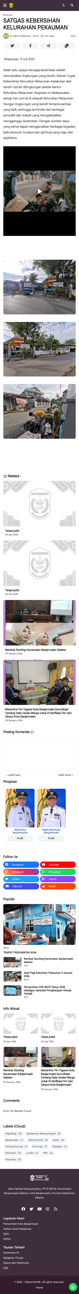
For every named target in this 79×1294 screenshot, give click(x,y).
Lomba (32, 1153)
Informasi (39, 1146)
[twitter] (31, 1209)
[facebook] (23, 1209)
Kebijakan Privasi (13, 1257)
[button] (6, 5)
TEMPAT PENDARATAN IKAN (19, 952)
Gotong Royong (16, 1146)
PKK (48, 1153)
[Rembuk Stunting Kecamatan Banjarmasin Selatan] (39, 624)
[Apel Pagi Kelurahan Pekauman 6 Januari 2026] (12, 976)
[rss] (56, 1209)
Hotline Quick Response (17, 1228)
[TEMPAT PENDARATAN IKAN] (39, 924)
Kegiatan (59, 1146)
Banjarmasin (14, 1140)
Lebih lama (64, 775)
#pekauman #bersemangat (43, 1133)
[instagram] (47, 1209)
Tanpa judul (12, 530)
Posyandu (13, 1159)
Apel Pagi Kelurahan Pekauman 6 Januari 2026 (48, 974)
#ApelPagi (13, 1133)
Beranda (7, 15)
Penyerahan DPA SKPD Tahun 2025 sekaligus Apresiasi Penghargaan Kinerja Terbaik (47, 990)
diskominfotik (38, 1140)
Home (39, 1287)
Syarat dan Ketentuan (16, 1262)
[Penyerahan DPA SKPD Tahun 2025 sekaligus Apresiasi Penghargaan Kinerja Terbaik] (12, 990)
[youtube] (39, 1209)
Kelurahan (13, 1153)
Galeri (58, 1140)
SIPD (6, 1234)
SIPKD (7, 1239)
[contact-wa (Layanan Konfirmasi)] (73, 1287)
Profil (20, 838)
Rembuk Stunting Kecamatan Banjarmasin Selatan (35, 650)
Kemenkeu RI (11, 1252)
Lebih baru (14, 775)
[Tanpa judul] (39, 505)
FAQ (5, 1268)
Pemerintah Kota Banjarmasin (20, 1223)
